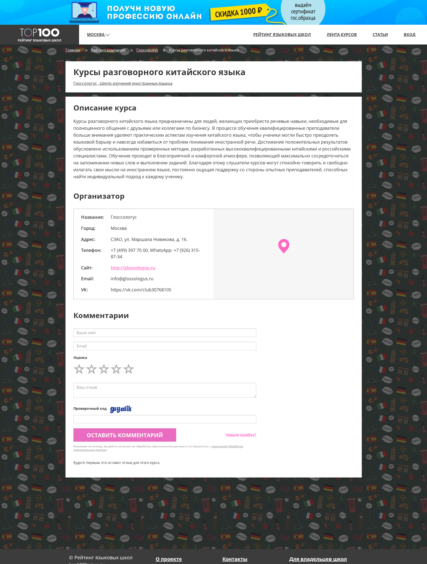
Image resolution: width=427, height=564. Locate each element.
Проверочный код (90, 408)
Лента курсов (342, 34)
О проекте (169, 559)
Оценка (80, 357)
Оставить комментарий (125, 435)
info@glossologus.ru (132, 279)
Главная (72, 49)
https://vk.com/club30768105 (141, 290)
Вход (409, 34)
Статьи (380, 34)
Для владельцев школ (318, 559)
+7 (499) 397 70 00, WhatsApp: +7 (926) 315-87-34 (155, 253)
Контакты (234, 559)
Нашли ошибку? (241, 434)
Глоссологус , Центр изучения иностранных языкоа (122, 83)
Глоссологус (147, 49)
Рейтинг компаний (108, 49)
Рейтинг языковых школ (282, 34)
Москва (96, 34)
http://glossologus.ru (133, 268)
